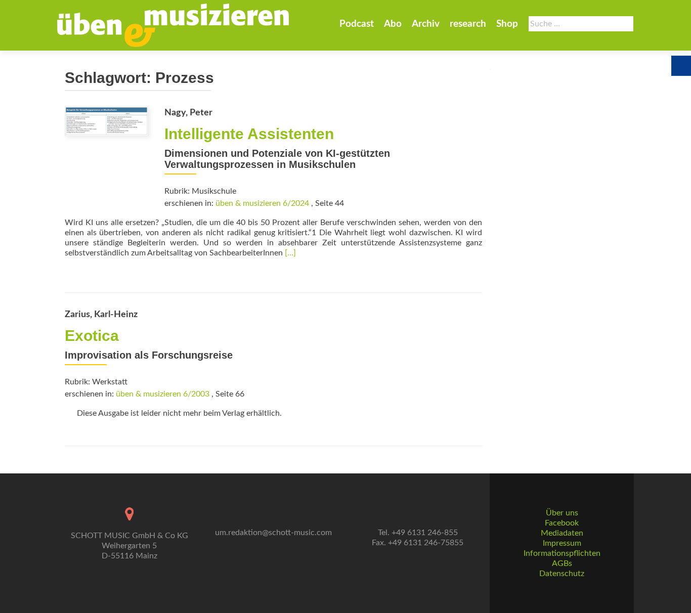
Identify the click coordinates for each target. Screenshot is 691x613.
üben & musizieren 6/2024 (262, 203)
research (468, 24)
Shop (507, 24)
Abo (393, 24)
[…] (290, 253)
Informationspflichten (562, 553)
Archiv (426, 24)
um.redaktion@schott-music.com (273, 533)
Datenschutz (561, 574)
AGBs (562, 563)
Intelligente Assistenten (249, 133)
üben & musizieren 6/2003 (162, 394)
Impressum (562, 543)
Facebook (562, 523)
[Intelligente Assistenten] (106, 121)
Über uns (562, 513)
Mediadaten (562, 533)
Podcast (356, 24)
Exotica (92, 335)
